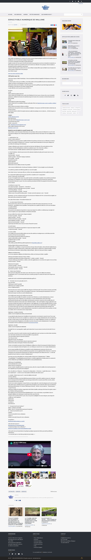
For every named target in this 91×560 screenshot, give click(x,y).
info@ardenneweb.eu (66, 537)
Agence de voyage (66, 107)
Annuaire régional (38, 542)
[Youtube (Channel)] (78, 1)
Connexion (81, 3)
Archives (36, 539)
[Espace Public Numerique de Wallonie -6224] (52, 475)
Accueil (10, 14)
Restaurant (69, 113)
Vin (77, 113)
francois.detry (29, 525)
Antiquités (77, 107)
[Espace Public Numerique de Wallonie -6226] (20, 475)
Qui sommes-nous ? (46, 14)
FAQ (35, 545)
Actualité (11, 491)
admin (15, 24)
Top (82, 558)
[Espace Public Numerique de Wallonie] (20, 483)
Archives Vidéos (38, 541)
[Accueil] (45, 10)
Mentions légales (38, 547)
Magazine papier (71, 27)
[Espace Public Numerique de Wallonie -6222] (11, 475)
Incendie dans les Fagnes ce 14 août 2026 (74, 68)
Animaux (72, 107)
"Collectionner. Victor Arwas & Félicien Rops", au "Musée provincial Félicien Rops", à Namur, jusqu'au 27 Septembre (15, 521)
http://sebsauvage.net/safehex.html (16, 425)
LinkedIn (52, 25)
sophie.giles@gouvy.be (13, 116)
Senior (18, 491)
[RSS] (81, 1)
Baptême (64, 111)
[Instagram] (75, 1)
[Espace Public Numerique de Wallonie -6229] (28, 475)
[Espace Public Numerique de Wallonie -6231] (36, 475)
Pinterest (54, 25)
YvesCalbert (11, 526)
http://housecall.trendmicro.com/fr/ (16, 421)
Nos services (17, 14)
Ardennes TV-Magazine (67, 109)
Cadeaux (64, 113)
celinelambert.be (37, 558)
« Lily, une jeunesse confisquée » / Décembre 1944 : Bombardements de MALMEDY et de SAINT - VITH (74, 54)
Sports (74, 113)
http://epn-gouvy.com (13, 127)
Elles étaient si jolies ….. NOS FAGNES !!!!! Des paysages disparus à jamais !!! (49, 520)
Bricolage (74, 111)
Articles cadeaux (76, 109)
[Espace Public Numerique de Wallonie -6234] (44, 475)
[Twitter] (72, 1)
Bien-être (69, 111)
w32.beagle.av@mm (33, 322)
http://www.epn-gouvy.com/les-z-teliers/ (46, 103)
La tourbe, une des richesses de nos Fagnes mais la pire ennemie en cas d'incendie (31, 521)
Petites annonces (34, 14)
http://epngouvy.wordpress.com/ (18, 124)
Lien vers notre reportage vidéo (15, 73)
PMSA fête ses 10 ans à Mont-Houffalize (73, 46)
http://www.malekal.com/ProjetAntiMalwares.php (19, 428)
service (24, 491)
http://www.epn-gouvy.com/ (23, 119)
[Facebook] (70, 1)
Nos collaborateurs (38, 537)
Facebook (51, 25)
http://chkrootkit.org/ (37, 242)
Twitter (56, 25)
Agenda (25, 14)
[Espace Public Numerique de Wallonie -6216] (11, 483)
